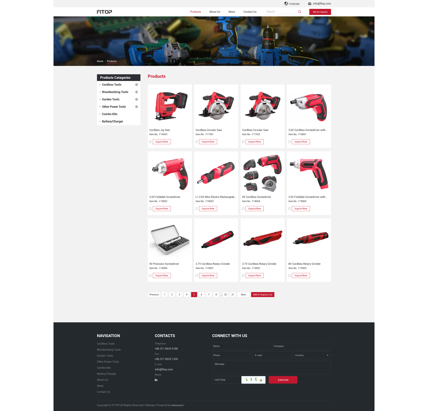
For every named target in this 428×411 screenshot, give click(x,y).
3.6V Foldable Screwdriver (164, 197)
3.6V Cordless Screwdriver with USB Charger (306, 130)
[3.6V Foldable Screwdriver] (169, 173)
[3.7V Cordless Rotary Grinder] (216, 240)
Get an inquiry (320, 12)
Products (195, 11)
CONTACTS (165, 335)
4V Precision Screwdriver (164, 263)
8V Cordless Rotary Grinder (304, 263)
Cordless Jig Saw (159, 130)
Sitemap (150, 405)
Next (243, 294)
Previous (154, 294)
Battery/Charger (112, 121)
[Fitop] (104, 12)
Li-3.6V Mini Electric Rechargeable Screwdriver (216, 197)
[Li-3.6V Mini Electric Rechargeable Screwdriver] (216, 173)
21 (233, 294)
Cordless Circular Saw (209, 130)
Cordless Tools (111, 84)
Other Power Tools (114, 106)
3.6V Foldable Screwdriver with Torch (306, 197)
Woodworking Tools (115, 92)
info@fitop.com (322, 3)
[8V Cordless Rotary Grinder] (309, 240)
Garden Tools (110, 99)
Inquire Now (161, 141)
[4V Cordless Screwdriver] (262, 173)
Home (100, 61)
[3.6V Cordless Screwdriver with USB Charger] (309, 106)
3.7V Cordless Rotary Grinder (213, 263)
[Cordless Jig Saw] (169, 106)
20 (225, 294)
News (232, 11)
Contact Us (249, 11)
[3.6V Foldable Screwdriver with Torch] (309, 173)
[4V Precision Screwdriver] (169, 240)
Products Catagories (115, 78)
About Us (214, 11)
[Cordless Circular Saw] (216, 106)
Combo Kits (109, 114)
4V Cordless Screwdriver (256, 197)
